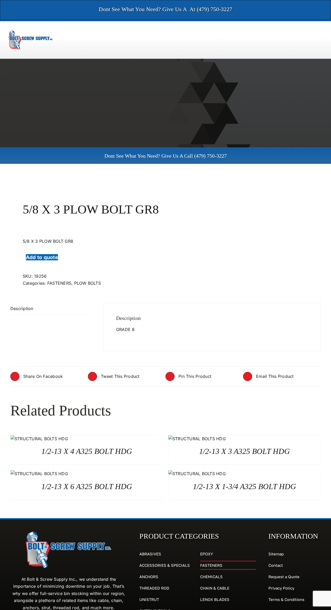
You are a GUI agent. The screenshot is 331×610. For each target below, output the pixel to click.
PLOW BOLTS (87, 283)
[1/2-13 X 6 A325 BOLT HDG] (39, 473)
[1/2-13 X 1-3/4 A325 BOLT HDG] (197, 473)
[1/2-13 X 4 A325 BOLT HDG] (39, 438)
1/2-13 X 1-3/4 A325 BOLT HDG (244, 486)
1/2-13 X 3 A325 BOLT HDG (244, 451)
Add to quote (42, 257)
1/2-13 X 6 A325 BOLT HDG (86, 486)
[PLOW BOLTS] (84, 183)
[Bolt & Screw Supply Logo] (31, 31)
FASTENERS (59, 283)
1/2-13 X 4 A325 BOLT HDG (86, 451)
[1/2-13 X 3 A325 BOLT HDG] (197, 438)
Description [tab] (21, 308)
